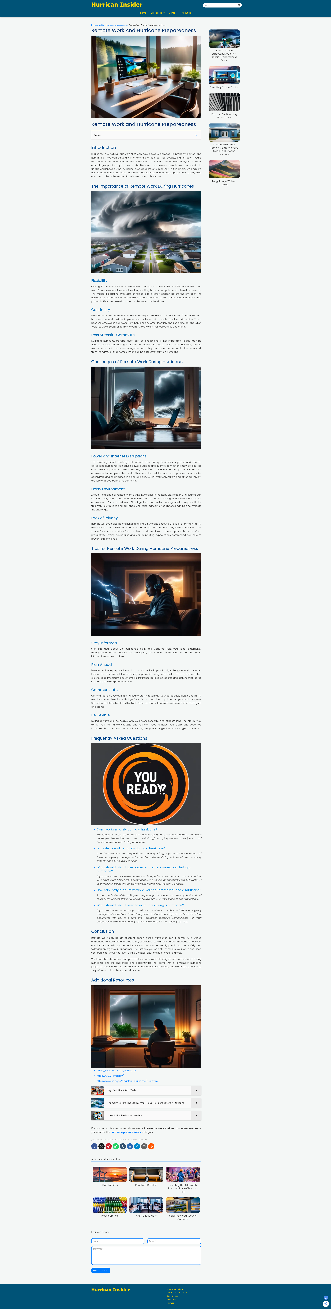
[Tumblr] (123, 1146)
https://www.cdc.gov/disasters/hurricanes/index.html (127, 1081)
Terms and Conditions (177, 1292)
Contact (173, 12)
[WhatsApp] (116, 1146)
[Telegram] (137, 1146)
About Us (186, 12)
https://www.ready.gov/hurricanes (117, 1070)
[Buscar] (239, 5)
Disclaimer (171, 1299)
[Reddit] (151, 1146)
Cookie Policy (173, 1296)
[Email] (144, 1146)
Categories (156, 12)
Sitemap (170, 1303)
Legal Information (175, 1289)
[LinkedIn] (130, 1146)
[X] (101, 1146)
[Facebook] (94, 1146)
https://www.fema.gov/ (110, 1075)
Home (143, 12)
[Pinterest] (109, 1146)
